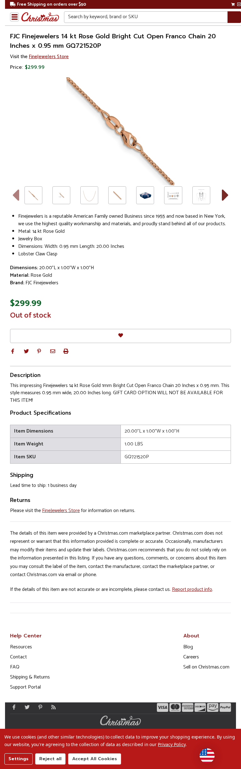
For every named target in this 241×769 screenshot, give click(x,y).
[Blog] (52, 707)
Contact (18, 657)
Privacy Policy (171, 744)
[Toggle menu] (14, 17)
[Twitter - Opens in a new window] (25, 707)
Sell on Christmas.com (206, 667)
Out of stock (30, 315)
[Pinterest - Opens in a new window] (38, 707)
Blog (188, 647)
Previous (15, 195)
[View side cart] (239, 4)
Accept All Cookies (94, 758)
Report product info (192, 589)
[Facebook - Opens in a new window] (12, 707)
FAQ (14, 667)
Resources (21, 647)
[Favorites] (120, 336)
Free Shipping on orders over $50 (51, 4)
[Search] (234, 17)
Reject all (50, 758)
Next (225, 195)
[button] (12, 351)
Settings (18, 758)
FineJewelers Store (49, 57)
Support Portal (25, 687)
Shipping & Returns (30, 677)
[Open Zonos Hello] (207, 755)
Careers (191, 657)
